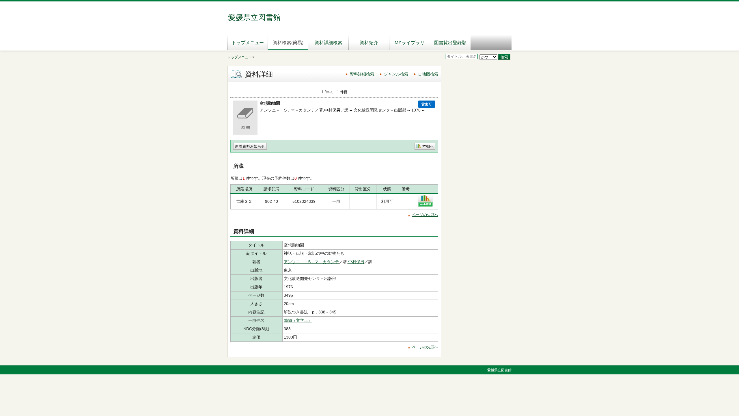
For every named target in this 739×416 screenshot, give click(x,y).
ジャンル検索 (396, 74)
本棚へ (428, 146)
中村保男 (356, 261)
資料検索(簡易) (288, 42)
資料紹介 (369, 42)
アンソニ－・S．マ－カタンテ (311, 261)
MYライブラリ (410, 42)
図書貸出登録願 (450, 42)
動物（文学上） (298, 320)
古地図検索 (428, 74)
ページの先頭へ (425, 215)
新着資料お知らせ (250, 146)
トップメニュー (248, 42)
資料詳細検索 (328, 42)
